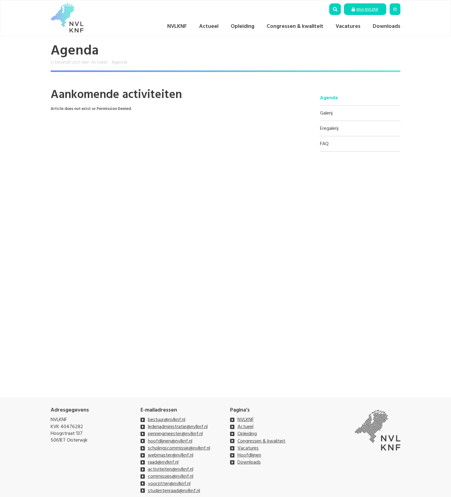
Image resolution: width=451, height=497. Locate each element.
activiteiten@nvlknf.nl (170, 469)
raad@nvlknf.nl (163, 462)
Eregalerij (329, 128)
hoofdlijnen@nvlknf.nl (170, 441)
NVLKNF (177, 26)
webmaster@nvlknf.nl (170, 455)
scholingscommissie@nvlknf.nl (179, 448)
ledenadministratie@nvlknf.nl (178, 427)
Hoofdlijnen (249, 455)
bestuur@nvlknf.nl (166, 420)
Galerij (326, 113)
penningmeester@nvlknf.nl (175, 434)
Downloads (386, 26)
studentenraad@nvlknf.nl (174, 491)
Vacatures (348, 26)
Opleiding (242, 26)
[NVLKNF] (67, 17)
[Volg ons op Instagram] (395, 9)
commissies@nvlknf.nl (170, 476)
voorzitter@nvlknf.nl (169, 484)
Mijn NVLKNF (368, 9)
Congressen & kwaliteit (295, 26)
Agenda (329, 98)
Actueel (208, 26)
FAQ (324, 144)
